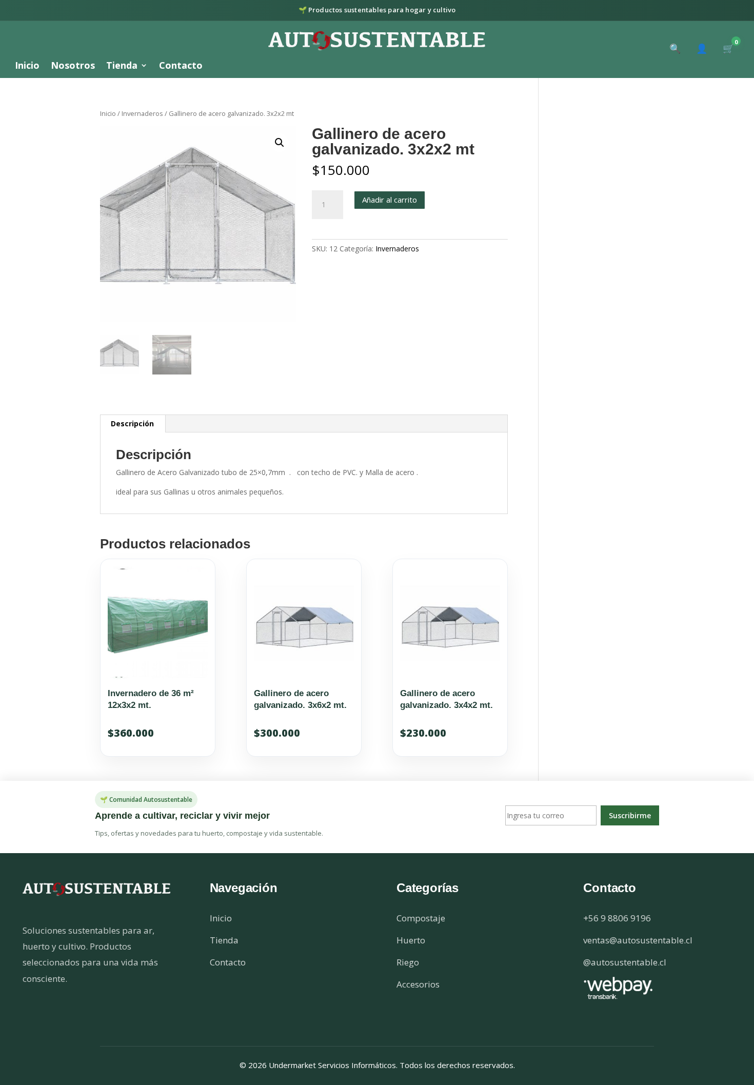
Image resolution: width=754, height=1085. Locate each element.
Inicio (27, 66)
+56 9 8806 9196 (617, 918)
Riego (407, 962)
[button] (279, 142)
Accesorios (418, 984)
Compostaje (420, 918)
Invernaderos (142, 113)
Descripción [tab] (132, 423)
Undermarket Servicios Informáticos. (334, 1065)
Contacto (181, 66)
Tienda (121, 66)
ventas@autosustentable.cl (637, 940)
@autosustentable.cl (624, 962)
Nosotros (73, 66)
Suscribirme (630, 815)
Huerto (410, 940)
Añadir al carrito (389, 199)
